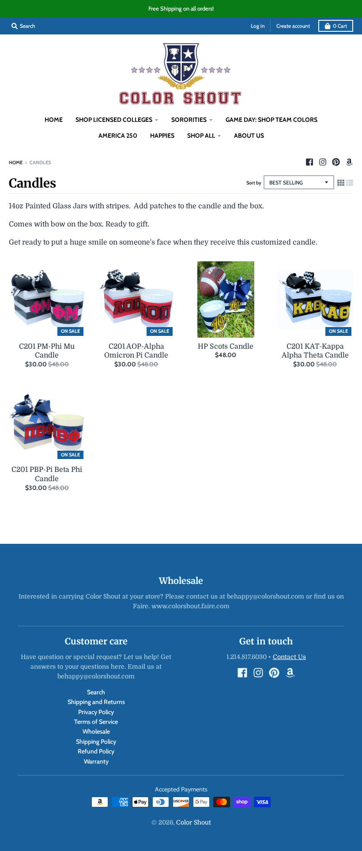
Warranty (96, 761)
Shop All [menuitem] (201, 135)
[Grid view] (340, 183)
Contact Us (289, 656)
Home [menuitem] (54, 120)
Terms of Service (96, 722)
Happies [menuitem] (162, 135)
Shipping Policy (96, 742)
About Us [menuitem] (249, 135)
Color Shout (193, 822)
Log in (258, 26)
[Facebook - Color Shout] (309, 162)
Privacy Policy (96, 712)
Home (16, 162)
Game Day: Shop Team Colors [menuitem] (271, 120)
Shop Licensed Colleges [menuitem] (113, 120)
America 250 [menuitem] (117, 135)
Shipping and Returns (96, 702)
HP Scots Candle (225, 346)
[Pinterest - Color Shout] (336, 162)
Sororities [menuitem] (189, 120)
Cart (340, 26)
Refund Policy (96, 751)
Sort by (253, 183)
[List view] (349, 183)
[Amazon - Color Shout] (349, 162)
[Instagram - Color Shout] (323, 162)
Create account (293, 26)
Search (96, 692)
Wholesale (96, 731)
